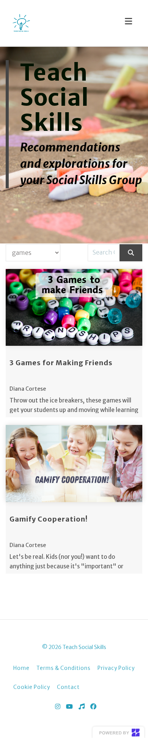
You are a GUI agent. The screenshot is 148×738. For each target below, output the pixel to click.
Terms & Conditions (63, 668)
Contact (68, 687)
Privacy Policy (116, 668)
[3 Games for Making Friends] (74, 307)
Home (21, 668)
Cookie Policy (31, 687)
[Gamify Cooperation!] (74, 463)
